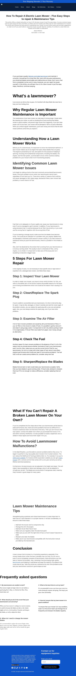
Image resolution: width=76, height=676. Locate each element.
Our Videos (51, 7)
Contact (58, 7)
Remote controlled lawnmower (38, 76)
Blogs (33, 7)
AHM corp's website (19, 458)
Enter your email (46, 659)
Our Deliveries (41, 7)
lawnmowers (17, 562)
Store (22, 7)
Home (16, 7)
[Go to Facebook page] (12, 668)
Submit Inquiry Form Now (50, 667)
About (28, 7)
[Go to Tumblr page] (24, 668)
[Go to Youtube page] (27, 668)
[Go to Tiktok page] (17, 668)
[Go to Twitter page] (19, 668)
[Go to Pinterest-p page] (22, 668)
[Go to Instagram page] (15, 668)
